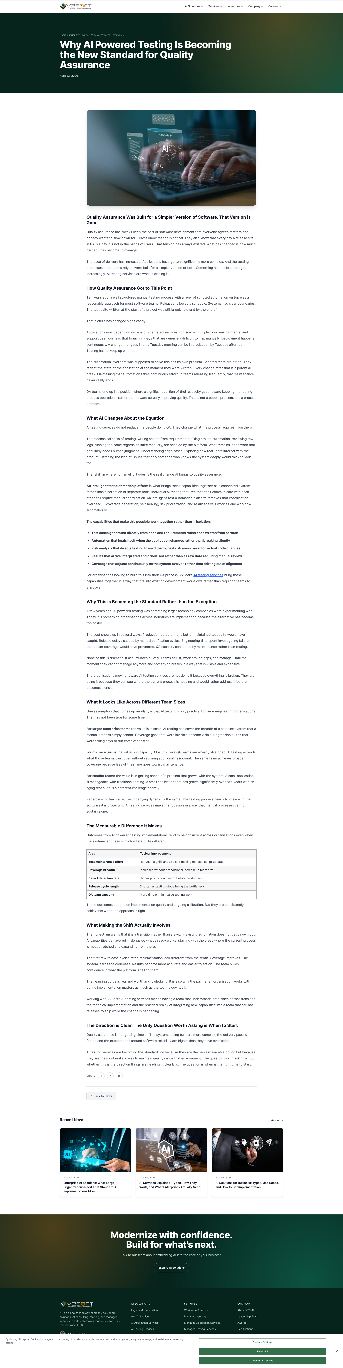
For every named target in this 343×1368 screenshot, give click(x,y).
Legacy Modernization (144, 1310)
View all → (276, 1120)
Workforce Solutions (196, 1310)
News (85, 35)
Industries (233, 6)
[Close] (337, 1351)
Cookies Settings (262, 1342)
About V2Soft (245, 1310)
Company (254, 6)
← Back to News (101, 1096)
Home (63, 35)
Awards (242, 1322)
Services (213, 6)
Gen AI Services (140, 1316)
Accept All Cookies (262, 1360)
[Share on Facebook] (101, 1075)
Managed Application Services (202, 1322)
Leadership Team (247, 1316)
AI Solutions (192, 6)
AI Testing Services (142, 1328)
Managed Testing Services (200, 1328)
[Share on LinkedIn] (110, 1075)
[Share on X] (119, 1075)
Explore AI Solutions (171, 1267)
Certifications (245, 1328)
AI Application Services (145, 1322)
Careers (273, 6)
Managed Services (195, 1316)
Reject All (262, 1351)
